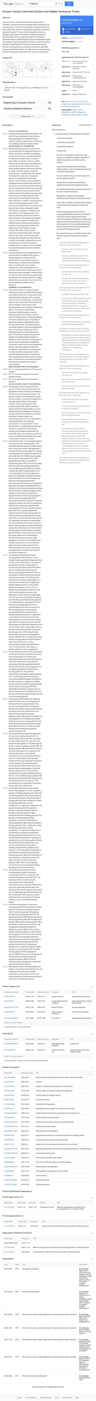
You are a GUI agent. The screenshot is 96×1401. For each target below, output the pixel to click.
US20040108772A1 (11, 1153)
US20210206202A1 (11, 1167)
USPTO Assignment (79, 112)
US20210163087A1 (11, 1122)
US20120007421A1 (11, 1126)
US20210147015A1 (11, 1149)
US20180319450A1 (11, 1018)
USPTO (74, 110)
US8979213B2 (9, 1135)
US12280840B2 (9, 1077)
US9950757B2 (9, 1095)
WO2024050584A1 (11, 1044)
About (19, 1398)
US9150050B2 (9, 1117)
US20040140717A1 (11, 1007)
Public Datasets (45, 1398)
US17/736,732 (9, 1226)
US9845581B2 (9, 1162)
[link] (27, 89)
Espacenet (65, 115)
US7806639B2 (9, 1171)
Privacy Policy (67, 1398)
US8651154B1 (9, 1100)
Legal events (66, 104)
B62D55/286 (11, 88)
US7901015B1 (9, 1091)
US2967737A (9, 996)
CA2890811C (8, 1175)
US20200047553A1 (11, 1131)
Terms (57, 1398)
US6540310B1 (9, 1082)
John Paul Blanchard (76, 38)
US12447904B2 (9, 1086)
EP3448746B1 (9, 1140)
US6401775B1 (9, 1144)
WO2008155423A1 (11, 1113)
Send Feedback (31, 1398)
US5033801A (9, 1001)
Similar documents (78, 104)
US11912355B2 (9, 1158)
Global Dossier (75, 115)
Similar (67, 32)
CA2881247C (8, 1109)
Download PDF (70, 29)
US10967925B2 (9, 1104)
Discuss (85, 115)
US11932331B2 (9, 1050)
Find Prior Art (85, 29)
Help (77, 1398)
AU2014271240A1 (10, 1184)
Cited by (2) (84, 101)
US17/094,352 (9, 1207)
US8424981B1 (9, 1012)
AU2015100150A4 (10, 1180)
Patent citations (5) (72, 101)
